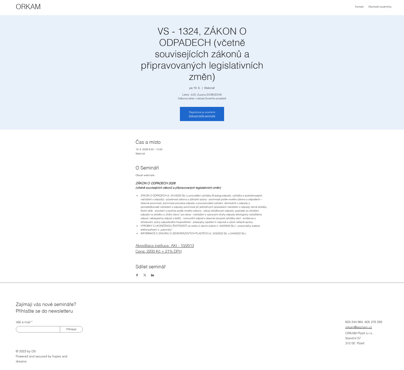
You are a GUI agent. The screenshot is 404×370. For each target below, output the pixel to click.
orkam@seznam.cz (358, 327)
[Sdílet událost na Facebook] (137, 275)
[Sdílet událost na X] (144, 275)
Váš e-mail (23, 322)
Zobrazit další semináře (202, 115)
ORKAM (28, 6)
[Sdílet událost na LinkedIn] (152, 275)
